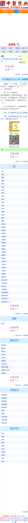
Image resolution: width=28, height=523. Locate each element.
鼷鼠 (2, 218)
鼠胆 (2, 184)
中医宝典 (4, 11)
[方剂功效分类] (10, 71)
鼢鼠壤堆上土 (5, 302)
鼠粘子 (3, 258)
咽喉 (13, 97)
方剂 (16, 11)
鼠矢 (2, 205)
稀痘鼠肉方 (4, 295)
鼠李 (17, 51)
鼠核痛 (17, 48)
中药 (11, 11)
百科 (25, 11)
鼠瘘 (2, 410)
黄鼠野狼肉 (4, 292)
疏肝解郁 (4, 404)
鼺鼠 (2, 177)
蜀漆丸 (3, 351)
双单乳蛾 (4, 417)
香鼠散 (3, 274)
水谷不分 (4, 423)
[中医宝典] (14, 8)
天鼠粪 (3, 261)
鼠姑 (3, 51)
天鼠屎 (3, 267)
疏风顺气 (4, 401)
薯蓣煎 (3, 373)
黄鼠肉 (3, 227)
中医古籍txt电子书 (11, 119)
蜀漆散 (3, 345)
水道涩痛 (4, 420)
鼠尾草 (3, 255)
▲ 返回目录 (25, 74)
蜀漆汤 (3, 348)
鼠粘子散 (24, 48)
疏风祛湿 (4, 398)
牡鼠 (2, 180)
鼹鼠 (2, 221)
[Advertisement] (14, 28)
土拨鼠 (3, 271)
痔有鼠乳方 (4, 299)
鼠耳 (2, 190)
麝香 (11, 86)
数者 (2, 413)
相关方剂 (22, 62)
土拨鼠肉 (4, 283)
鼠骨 (10, 51)
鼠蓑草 (3, 252)
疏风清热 (4, 395)
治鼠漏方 (4, 289)
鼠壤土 (3, 249)
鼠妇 (2, 196)
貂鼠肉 (3, 224)
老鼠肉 (3, 233)
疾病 (20, 11)
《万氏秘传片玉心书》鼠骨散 (9, 60)
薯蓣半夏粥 (4, 367)
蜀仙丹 (4, 48)
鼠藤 (2, 212)
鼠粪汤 (11, 48)
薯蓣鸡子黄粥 (5, 370)
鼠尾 (2, 215)
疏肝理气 (4, 407)
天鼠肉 (3, 264)
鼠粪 (2, 193)
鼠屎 (2, 208)
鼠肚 (2, 187)
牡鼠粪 (3, 236)
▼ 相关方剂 (17, 74)
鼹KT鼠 (3, 286)
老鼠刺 (3, 230)
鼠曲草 (24, 51)
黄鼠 (2, 174)
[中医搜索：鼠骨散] (17, 44)
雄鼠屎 (3, 277)
